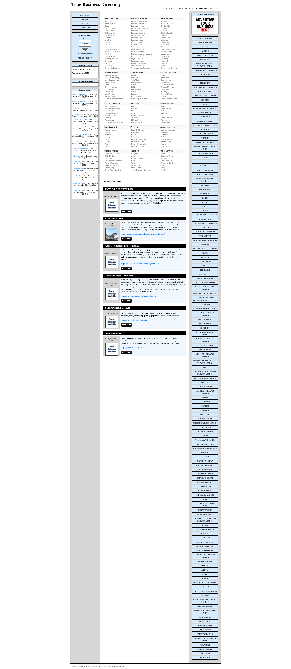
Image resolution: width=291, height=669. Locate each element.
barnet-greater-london (205, 70)
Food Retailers (166, 118)
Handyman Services (168, 49)
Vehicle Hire (135, 165)
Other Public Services (113, 170)
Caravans (164, 134)
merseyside (205, 414)
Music (107, 139)
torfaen (205, 595)
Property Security (137, 146)
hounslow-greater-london (205, 340)
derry (205, 198)
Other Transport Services (140, 170)
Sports (107, 146)
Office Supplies (136, 45)
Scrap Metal (109, 120)
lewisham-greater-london (205, 392)
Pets (107, 144)
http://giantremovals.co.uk (132, 347)
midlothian (205, 427)
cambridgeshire (205, 121)
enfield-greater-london (205, 249)
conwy (205, 157)
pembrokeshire (205, 491)
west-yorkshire (205, 634)
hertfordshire (205, 324)
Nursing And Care (111, 59)
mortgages (165, 89)
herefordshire (205, 319)
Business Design (137, 26)
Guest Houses (166, 139)
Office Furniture (137, 42)
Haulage (134, 161)
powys (205, 499)
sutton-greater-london (205, 582)
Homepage (85, 15)
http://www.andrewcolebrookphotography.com (140, 264)
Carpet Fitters (166, 38)
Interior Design (136, 134)
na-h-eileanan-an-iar (205, 440)
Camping (164, 132)
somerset (205, 538)
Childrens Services (112, 154)
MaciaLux (76, 156)
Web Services (110, 94)
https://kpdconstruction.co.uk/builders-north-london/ (143, 234)
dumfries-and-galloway (205, 215)
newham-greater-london (205, 448)
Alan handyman (78, 161)
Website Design (111, 75)
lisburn (205, 406)
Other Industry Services (114, 122)
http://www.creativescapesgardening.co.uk (138, 296)
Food (163, 115)
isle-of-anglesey (205, 345)
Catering (164, 111)
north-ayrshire (205, 461)
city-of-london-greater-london (205, 147)
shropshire (205, 533)
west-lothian (205, 621)
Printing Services (137, 61)
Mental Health (110, 56)
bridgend (205, 100)
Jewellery (134, 118)
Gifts (133, 113)
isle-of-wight (205, 350)
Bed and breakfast (168, 130)
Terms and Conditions (118, 666)
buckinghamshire (205, 112)
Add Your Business (85, 28)
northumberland (205, 478)
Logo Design (109, 89)
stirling (205, 566)
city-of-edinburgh (205, 142)
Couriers (134, 156)
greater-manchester (205, 282)
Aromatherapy (110, 23)
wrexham (205, 653)
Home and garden (137, 115)
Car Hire (164, 154)
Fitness (108, 45)
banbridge (205, 59)
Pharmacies (109, 63)
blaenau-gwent (205, 91)
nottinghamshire (205, 482)
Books (133, 106)
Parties (107, 141)
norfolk (205, 457)
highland (205, 328)
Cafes (163, 106)
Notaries (134, 85)
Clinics (107, 42)
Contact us (107, 666)
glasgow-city (205, 274)
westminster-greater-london (205, 639)
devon (205, 202)
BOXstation (77, 109)
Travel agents (166, 146)
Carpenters (165, 35)
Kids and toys (136, 120)
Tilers (163, 66)
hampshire (205, 304)
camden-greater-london (205, 125)
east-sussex (205, 244)
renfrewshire (205, 510)
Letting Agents (136, 137)
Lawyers (134, 75)
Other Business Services (140, 68)
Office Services (137, 47)
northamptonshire (205, 474)
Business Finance (137, 38)
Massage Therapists (112, 51)
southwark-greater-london (205, 556)
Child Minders (110, 156)
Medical (108, 54)
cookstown (205, 161)
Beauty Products (111, 28)
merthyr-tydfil (205, 419)
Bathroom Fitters (167, 23)
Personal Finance (167, 94)
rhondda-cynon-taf (205, 514)
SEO (107, 85)
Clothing (134, 108)
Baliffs (133, 87)
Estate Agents (136, 132)
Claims (133, 92)
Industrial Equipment (112, 108)
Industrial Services (112, 111)
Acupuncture (110, 21)
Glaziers (164, 47)
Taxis (133, 163)
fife (205, 265)
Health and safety (137, 49)
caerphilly (205, 117)
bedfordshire (205, 74)
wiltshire (205, 645)
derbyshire (205, 194)
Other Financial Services (170, 99)
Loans (163, 75)
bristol (205, 104)
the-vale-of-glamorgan (205, 591)
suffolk (205, 570)
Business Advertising (139, 21)
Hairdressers (110, 47)
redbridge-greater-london (205, 504)
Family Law (135, 94)
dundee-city (205, 219)
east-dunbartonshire (205, 232)
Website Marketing (112, 78)
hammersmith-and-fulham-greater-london (205, 299)
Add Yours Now (85, 58)
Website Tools (110, 96)
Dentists (108, 38)
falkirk (205, 257)
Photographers (166, 161)
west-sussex (205, 630)
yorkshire (205, 657)
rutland (205, 525)
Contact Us (85, 23)
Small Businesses (137, 66)
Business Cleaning (138, 33)
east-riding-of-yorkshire (205, 240)
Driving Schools (137, 158)
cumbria (205, 185)
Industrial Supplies (112, 113)
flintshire (205, 270)
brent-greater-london (205, 96)
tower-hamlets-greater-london (205, 600)
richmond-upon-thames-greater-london (205, 519)
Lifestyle (108, 137)
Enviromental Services (113, 161)
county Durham (205, 170)
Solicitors (134, 78)
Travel (163, 168)
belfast (205, 79)
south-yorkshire (205, 550)
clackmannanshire (205, 153)
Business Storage (137, 35)
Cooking (164, 113)
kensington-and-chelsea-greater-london (205, 361)
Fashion (108, 132)
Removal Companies (139, 144)
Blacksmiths (165, 26)
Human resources (138, 51)
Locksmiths (165, 54)
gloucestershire (205, 278)
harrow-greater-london (205, 308)
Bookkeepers (166, 80)
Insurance (165, 82)
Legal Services (136, 96)
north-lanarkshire (205, 465)
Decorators (165, 40)
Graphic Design (111, 87)
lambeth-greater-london (205, 378)
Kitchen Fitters (166, 51)
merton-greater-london (205, 423)
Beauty (107, 26)
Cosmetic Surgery (112, 35)
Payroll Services (137, 59)
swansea (205, 587)
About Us (85, 19)
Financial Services (168, 87)
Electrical (134, 111)
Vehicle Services (137, 168)
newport (205, 452)
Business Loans (137, 40)
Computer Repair (167, 156)
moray (205, 435)
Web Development (112, 80)
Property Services (138, 141)
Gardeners (165, 45)
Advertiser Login (98, 666)
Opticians (108, 61)
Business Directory (86, 666)
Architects (165, 21)
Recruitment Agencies (139, 63)
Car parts (134, 154)
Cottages (164, 137)
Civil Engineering (111, 106)
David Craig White (80, 120)
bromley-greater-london (205, 108)
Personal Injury (136, 82)
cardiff (205, 129)
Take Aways (165, 122)
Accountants (165, 78)
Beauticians (109, 31)
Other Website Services (114, 99)
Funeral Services (111, 163)
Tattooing (108, 66)
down (205, 210)
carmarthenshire (205, 134)
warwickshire (205, 617)
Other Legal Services (139, 99)
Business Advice (137, 31)
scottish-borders (205, 529)
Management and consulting (141, 54)
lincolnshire (205, 402)
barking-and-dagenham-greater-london (205, 64)
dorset (205, 206)
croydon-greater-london (205, 179)
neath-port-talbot (205, 444)
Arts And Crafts (110, 130)
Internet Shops (136, 122)
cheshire (205, 138)
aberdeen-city (205, 38)
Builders (164, 31)
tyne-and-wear (205, 606)
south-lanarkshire (205, 546)
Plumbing (164, 59)
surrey (205, 574)
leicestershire (205, 386)
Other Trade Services (169, 68)
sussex (205, 578)
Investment (165, 96)
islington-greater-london (205, 355)
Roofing (164, 63)
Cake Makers (166, 108)
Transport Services (112, 165)
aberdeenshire (205, 42)
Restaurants (165, 120)
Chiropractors (110, 33)
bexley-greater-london (205, 87)
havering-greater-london (205, 314)
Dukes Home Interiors (80, 149)
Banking (164, 92)
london (205, 410)
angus (205, 47)
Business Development (139, 28)
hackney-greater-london (205, 293)
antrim (205, 51)
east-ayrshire (205, 227)
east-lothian (205, 236)
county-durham (205, 174)
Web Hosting (110, 82)
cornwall (205, 166)
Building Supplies (167, 33)
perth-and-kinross (205, 495)
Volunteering (109, 168)
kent (205, 367)
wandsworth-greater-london (205, 611)
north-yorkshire (205, 469)
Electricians (165, 42)
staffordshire (205, 561)
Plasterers (165, 56)
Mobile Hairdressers (112, 49)
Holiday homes (166, 141)
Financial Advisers (167, 85)
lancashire (205, 382)
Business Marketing (138, 23)
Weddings (164, 158)
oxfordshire (205, 486)
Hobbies (108, 134)
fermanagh (205, 261)
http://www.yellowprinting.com (134, 320)
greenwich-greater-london (205, 288)
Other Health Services (113, 68)
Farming (108, 118)
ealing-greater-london (205, 223)
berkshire (205, 83)
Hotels (163, 144)
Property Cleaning (137, 130)
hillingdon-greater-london (205, 333)
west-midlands (205, 625)
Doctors (108, 40)
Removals (165, 61)
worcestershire (205, 649)
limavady (205, 397)
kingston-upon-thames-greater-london (205, 372)
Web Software (110, 92)
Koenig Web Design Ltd (80, 94)
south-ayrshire (205, 542)
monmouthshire (205, 431)
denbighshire (205, 189)
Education (108, 158)
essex (205, 253)
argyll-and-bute (205, 55)
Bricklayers (165, 28)
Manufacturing (110, 115)
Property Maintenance (139, 139)
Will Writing (135, 80)
